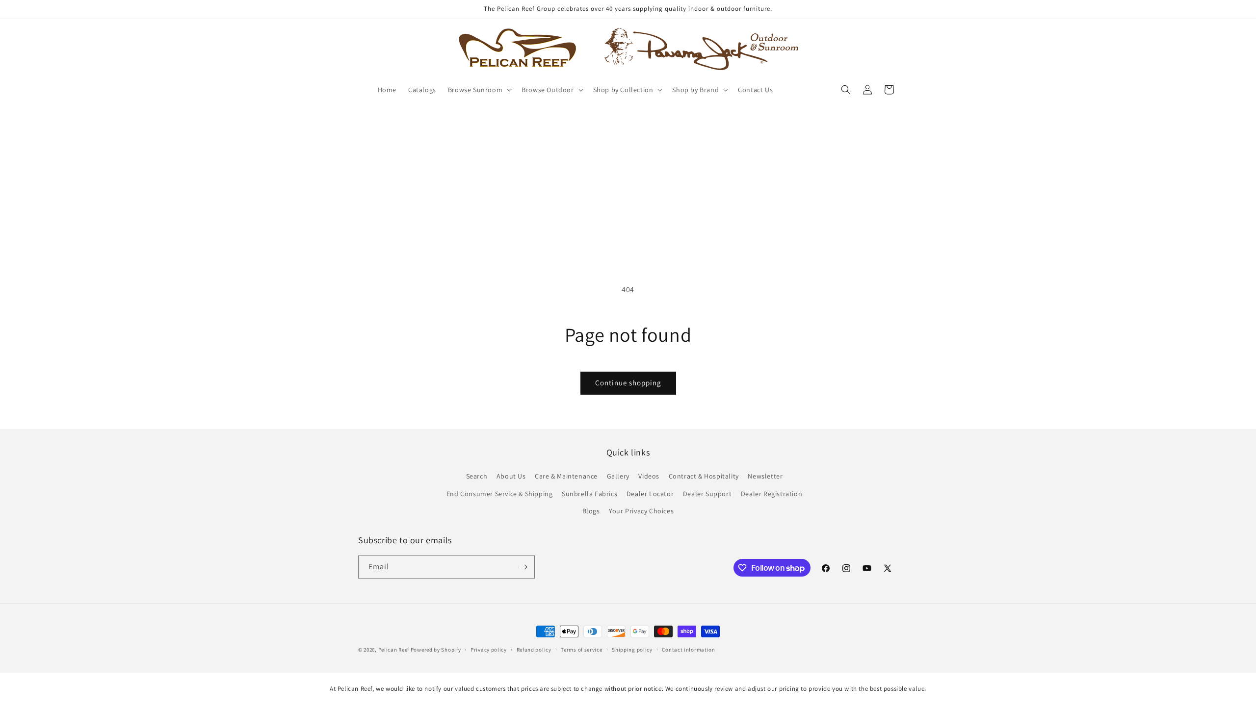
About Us (511, 476)
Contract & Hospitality (704, 476)
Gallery (618, 476)
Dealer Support (707, 493)
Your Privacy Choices (641, 510)
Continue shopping (628, 382)
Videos (648, 476)
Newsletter (765, 476)
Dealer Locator (650, 493)
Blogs (591, 510)
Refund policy (534, 649)
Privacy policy (489, 649)
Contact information (688, 649)
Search (477, 476)
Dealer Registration (771, 493)
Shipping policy (632, 649)
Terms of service (581, 649)
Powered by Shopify (436, 649)
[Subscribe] (523, 567)
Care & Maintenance (566, 476)
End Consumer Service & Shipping (499, 493)
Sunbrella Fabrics (589, 493)
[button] (479, 89)
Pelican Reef (393, 649)
